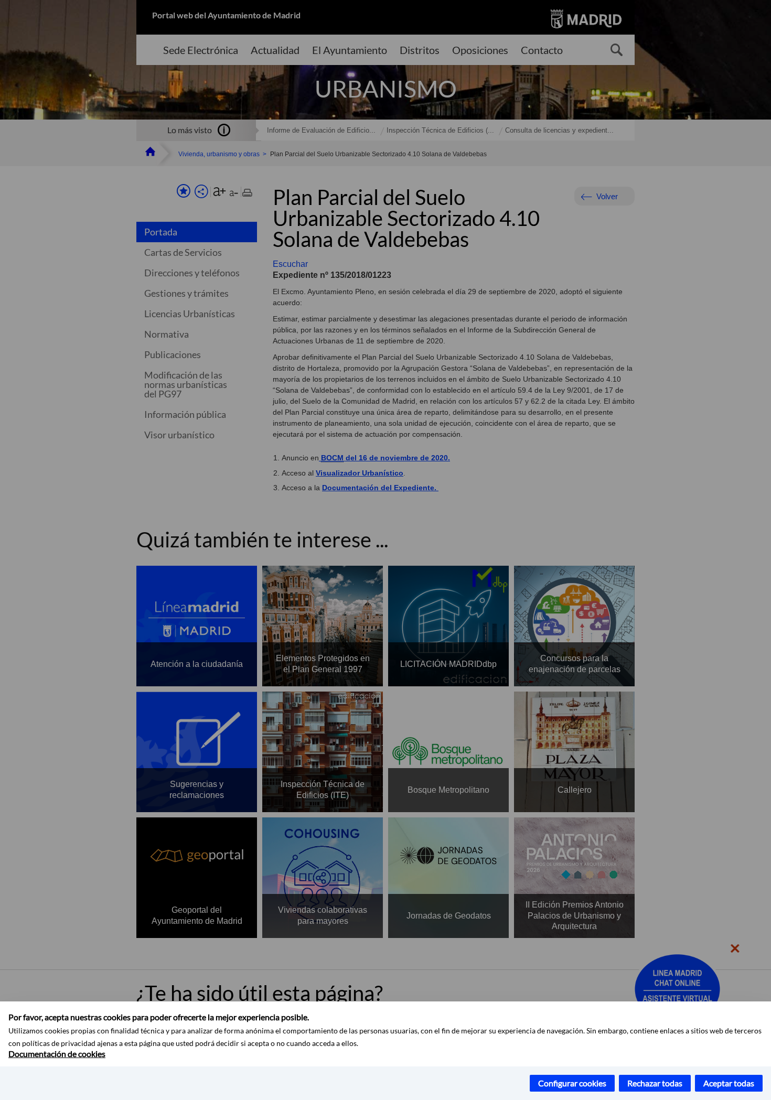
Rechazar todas (654, 1083)
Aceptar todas (728, 1083)
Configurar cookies (572, 1083)
